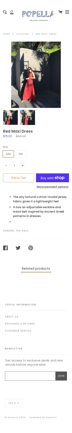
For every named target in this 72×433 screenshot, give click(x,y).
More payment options (52, 187)
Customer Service (18, 330)
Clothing (22, 34)
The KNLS (22, 230)
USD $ (12, 403)
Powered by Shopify (43, 417)
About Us (11, 316)
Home (6, 34)
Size (5, 146)
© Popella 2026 (15, 417)
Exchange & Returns (20, 323)
